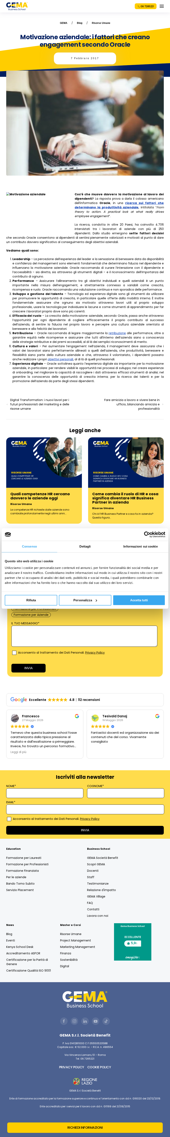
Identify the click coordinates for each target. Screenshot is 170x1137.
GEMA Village (96, 896)
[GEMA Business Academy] (17, 6)
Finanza (65, 953)
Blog (79, 23)
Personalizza (82, 600)
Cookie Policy (99, 1067)
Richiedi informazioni (85, 1127)
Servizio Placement (20, 890)
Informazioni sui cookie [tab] (140, 546)
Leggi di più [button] (18, 752)
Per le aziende (16, 877)
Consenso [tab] (29, 546)
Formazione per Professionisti (27, 864)
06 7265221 (147, 6)
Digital (64, 966)
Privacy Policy (95, 652)
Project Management (75, 940)
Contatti (93, 909)
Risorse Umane (101, 23)
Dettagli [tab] (85, 546)
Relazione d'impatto (101, 890)
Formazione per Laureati (23, 858)
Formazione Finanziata (22, 871)
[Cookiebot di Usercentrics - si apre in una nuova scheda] (147, 534)
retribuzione (117, 333)
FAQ (90, 903)
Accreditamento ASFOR (23, 953)
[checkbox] (84, 609)
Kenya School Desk (19, 947)
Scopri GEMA (96, 864)
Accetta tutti (139, 600)
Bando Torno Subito (20, 883)
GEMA (63, 23)
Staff (90, 877)
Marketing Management (77, 947)
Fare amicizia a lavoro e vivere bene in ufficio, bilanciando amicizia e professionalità (132, 404)
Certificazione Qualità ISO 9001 (28, 970)
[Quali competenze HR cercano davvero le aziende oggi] (44, 462)
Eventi (10, 940)
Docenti (92, 871)
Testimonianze (98, 883)
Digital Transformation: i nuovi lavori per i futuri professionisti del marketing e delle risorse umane (39, 404)
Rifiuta (31, 600)
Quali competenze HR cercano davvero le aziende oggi (40, 496)
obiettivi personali (60, 359)
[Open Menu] (162, 6)
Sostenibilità (69, 960)
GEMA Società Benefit (102, 858)
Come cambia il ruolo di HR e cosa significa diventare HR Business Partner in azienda (125, 498)
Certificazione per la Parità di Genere (27, 962)
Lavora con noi (97, 916)
